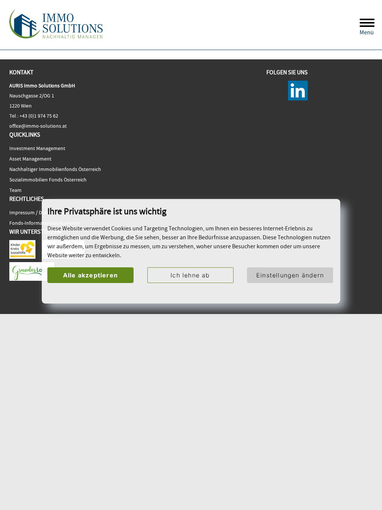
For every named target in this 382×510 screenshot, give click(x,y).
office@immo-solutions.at (38, 125)
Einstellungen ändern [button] (290, 275)
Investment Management (37, 148)
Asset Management (30, 158)
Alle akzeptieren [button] (90, 275)
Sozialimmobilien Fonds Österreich (48, 179)
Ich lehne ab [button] (190, 275)
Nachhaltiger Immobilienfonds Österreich (55, 169)
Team (15, 190)
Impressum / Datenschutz (38, 212)
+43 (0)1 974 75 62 (38, 115)
